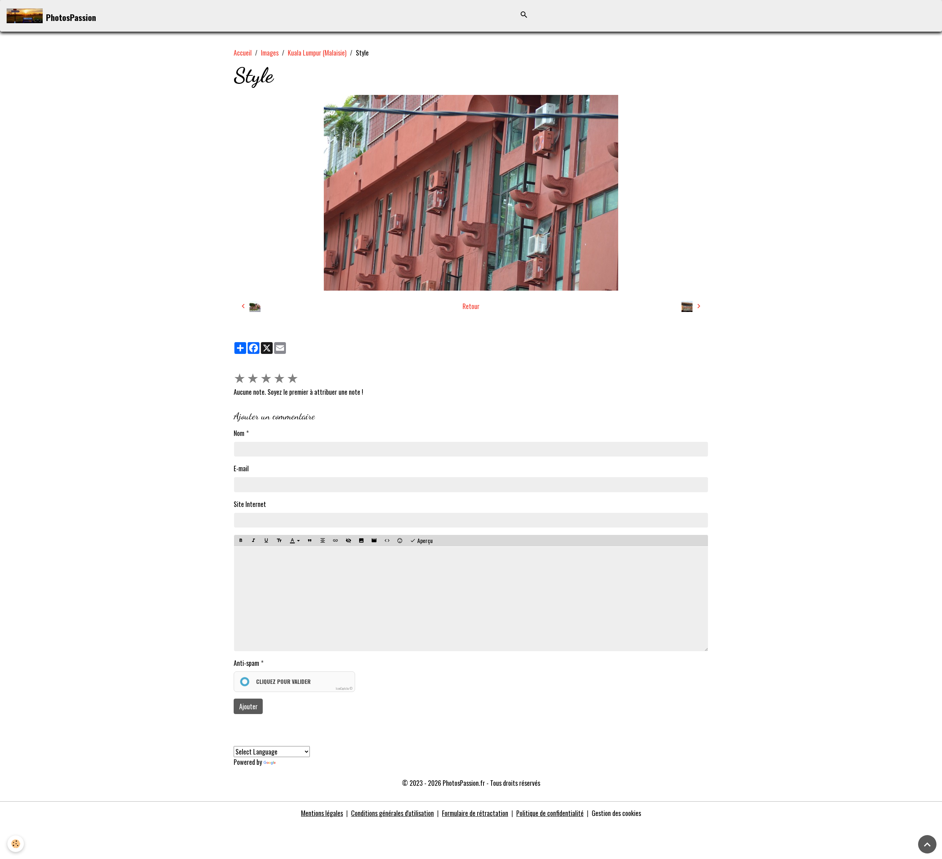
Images (270, 52)
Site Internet (250, 504)
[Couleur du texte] (295, 541)
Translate (289, 762)
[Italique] (253, 540)
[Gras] (240, 540)
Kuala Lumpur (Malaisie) (317, 52)
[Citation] (309, 540)
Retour (471, 306)
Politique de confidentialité (550, 813)
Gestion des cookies (616, 813)
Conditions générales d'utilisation (392, 813)
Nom (239, 433)
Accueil (243, 52)
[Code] (387, 540)
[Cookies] (15, 843)
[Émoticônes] (400, 540)
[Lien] (335, 540)
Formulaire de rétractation (475, 813)
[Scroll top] (927, 844)
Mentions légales (322, 813)
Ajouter (248, 706)
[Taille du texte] (279, 540)
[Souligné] (266, 540)
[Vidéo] (374, 540)
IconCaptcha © (344, 688)
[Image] (361, 540)
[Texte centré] (322, 540)
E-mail (241, 468)
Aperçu (424, 540)
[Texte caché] (348, 540)
